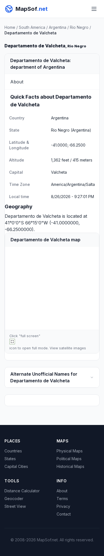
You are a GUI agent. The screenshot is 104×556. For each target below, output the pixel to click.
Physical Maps (70, 451)
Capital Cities (16, 466)
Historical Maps (70, 466)
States (10, 458)
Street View (15, 506)
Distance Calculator (22, 490)
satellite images (72, 348)
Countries (13, 451)
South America (32, 27)
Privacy (63, 506)
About (62, 490)
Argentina (57, 27)
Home (9, 27)
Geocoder (13, 498)
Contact (64, 514)
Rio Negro (79, 27)
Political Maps (69, 458)
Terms (62, 498)
